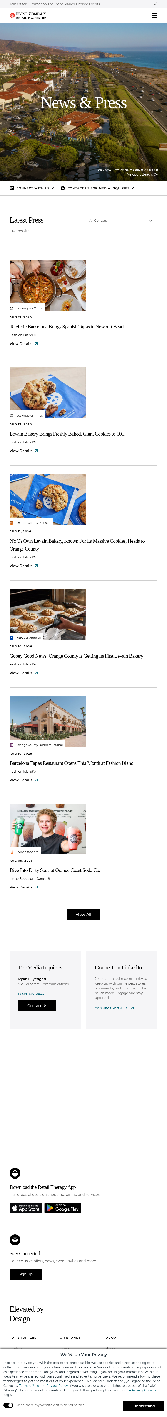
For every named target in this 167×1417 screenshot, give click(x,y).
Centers (16, 1348)
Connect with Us (112, 1008)
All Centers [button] (98, 220)
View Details (21, 344)
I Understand (143, 1406)
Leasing (64, 1348)
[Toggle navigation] (154, 15)
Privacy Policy (57, 1386)
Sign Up (26, 1274)
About (111, 1348)
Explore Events (88, 4)
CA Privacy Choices (141, 1390)
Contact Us (37, 1006)
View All (83, 914)
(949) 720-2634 (31, 993)
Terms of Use (29, 1386)
